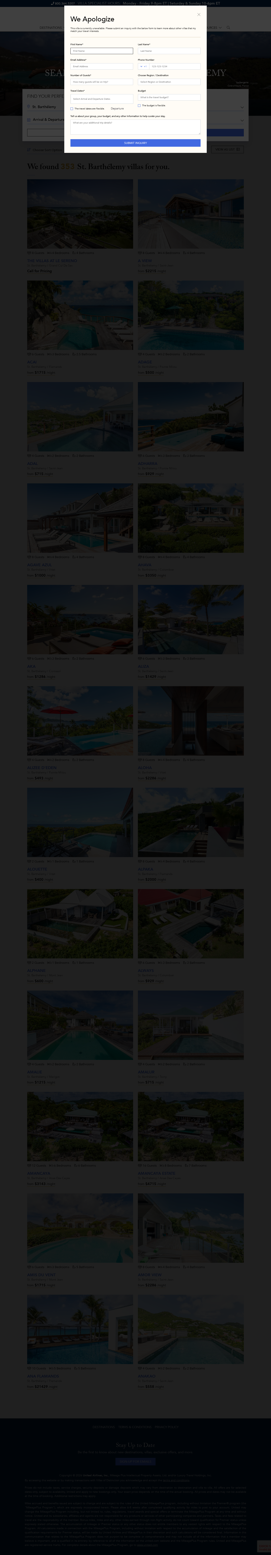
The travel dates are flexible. (90, 108)
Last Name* (144, 44)
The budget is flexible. (154, 105)
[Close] (199, 14)
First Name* (76, 44)
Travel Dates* (77, 90)
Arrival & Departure (117, 100)
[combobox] (169, 82)
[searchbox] (169, 82)
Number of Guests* (80, 75)
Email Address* (78, 59)
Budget (142, 90)
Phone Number (146, 59)
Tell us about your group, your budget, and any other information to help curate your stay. (117, 116)
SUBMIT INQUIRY (135, 143)
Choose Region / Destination (153, 75)
